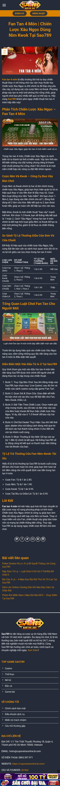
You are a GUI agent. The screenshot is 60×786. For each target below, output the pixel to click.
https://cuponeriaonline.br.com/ (28, 763)
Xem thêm (33, 650)
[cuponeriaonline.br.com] (30, 5)
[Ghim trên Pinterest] (38, 539)
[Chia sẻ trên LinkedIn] (43, 539)
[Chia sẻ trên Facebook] (22, 539)
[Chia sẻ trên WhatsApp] (16, 539)
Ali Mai (24, 770)
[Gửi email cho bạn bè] (32, 539)
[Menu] (4, 5)
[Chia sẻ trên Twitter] (27, 539)
